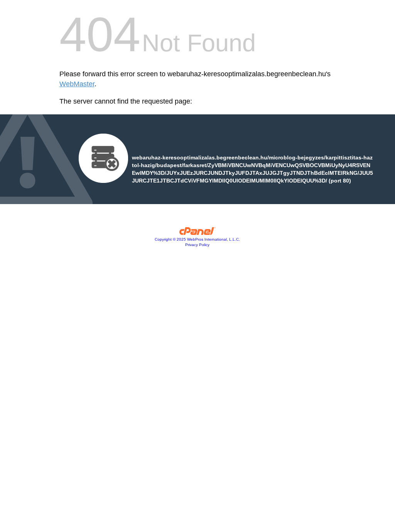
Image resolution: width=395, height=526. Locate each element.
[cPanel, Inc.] (197, 233)
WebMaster (77, 84)
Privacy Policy (197, 245)
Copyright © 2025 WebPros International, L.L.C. (197, 239)
